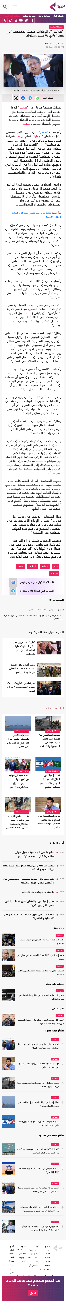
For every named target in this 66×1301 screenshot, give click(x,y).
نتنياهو (27, 124)
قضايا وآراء (34, 1253)
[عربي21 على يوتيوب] (21, 20)
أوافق (33, 1293)
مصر (55, 566)
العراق (11, 1253)
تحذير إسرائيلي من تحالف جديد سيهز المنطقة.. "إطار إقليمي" (38, 1170)
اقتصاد (47, 1257)
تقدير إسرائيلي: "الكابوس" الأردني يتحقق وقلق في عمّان (40, 957)
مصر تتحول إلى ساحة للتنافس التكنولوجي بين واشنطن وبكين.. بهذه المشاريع (29, 881)
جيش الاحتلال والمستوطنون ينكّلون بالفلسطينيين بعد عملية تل (41, 997)
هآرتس (43, 132)
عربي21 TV (21, 1249)
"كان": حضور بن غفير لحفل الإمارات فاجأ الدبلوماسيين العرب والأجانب (24, 648)
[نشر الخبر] (16, 98)
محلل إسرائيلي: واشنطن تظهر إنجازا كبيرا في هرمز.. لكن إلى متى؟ (18, 741)
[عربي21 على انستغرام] (16, 20)
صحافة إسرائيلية (12, 16)
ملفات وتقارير (45, 1269)
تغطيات (47, 1253)
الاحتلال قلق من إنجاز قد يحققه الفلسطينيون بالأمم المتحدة (40, 973)
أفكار (36, 1261)
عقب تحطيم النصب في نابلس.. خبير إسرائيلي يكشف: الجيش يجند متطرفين (17, 822)
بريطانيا (11, 1264)
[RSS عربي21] (5, 20)
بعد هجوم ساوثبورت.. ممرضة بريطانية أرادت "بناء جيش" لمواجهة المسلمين (39, 1228)
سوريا (11, 1261)
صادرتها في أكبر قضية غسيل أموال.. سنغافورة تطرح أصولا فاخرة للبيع (34, 854)
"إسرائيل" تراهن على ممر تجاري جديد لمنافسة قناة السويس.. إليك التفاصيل (38, 1151)
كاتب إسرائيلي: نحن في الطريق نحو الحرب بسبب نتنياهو (42, 942)
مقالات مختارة (33, 1257)
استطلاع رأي (33, 1265)
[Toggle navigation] (15, 7)
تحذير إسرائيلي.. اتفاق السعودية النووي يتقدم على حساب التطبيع (50, 781)
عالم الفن (22, 1253)
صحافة (58, 15)
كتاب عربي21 (33, 1249)
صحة (24, 1261)
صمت (23, 107)
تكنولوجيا (22, 1257)
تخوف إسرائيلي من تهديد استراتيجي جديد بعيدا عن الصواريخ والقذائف (49, 741)
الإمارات (36, 136)
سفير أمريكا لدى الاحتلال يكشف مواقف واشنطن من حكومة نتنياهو (22, 669)
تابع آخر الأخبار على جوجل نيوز (37, 582)
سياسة (59, 991)
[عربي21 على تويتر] (26, 20)
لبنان (12, 1272)
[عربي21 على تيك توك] (10, 20)
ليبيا (12, 1257)
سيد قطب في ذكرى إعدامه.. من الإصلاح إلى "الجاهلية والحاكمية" (29, 916)
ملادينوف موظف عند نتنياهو (38, 892)
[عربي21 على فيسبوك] (32, 20)
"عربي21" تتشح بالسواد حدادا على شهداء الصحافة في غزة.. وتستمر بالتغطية (40, 1022)
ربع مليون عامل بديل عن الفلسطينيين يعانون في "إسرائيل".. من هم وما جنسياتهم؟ (39, 1209)
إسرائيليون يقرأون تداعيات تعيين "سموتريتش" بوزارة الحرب (21, 687)
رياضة (48, 1261)
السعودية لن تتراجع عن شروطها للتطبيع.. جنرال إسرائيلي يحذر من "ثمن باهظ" (19, 781)
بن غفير (20, 136)
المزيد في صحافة (55, 708)
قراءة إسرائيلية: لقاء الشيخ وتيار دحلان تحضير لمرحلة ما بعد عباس (49, 822)
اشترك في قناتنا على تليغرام (37, 590)
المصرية (32, 309)
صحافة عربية (44, 16)
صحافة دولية (29, 16)
